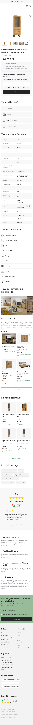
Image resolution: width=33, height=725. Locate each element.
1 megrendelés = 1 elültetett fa (6, 638)
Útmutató (19, 222)
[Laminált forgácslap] (29, 206)
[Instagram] (24, 709)
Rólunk (3, 633)
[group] (16, 514)
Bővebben (4, 331)
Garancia (19, 640)
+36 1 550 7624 (7, 660)
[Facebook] (21, 709)
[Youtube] (27, 709)
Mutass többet (16, 390)
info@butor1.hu (7, 667)
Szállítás (19, 633)
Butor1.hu (3, 11)
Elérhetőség (4, 647)
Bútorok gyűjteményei (13, 11)
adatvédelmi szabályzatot (21, 87)
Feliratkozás (16, 619)
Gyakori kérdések (21, 643)
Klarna (18, 645)
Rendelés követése (22, 638)
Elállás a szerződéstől (23, 648)
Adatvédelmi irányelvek (8, 711)
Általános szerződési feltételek (10, 714)
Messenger (6, 670)
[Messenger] (30, 709)
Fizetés (19, 635)
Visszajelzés (4, 644)
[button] (16, 1)
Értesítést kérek (16, 92)
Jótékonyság (5, 635)
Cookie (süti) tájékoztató (8, 717)
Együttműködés (5, 642)
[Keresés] (27, 6)
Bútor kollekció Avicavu (23, 140)
